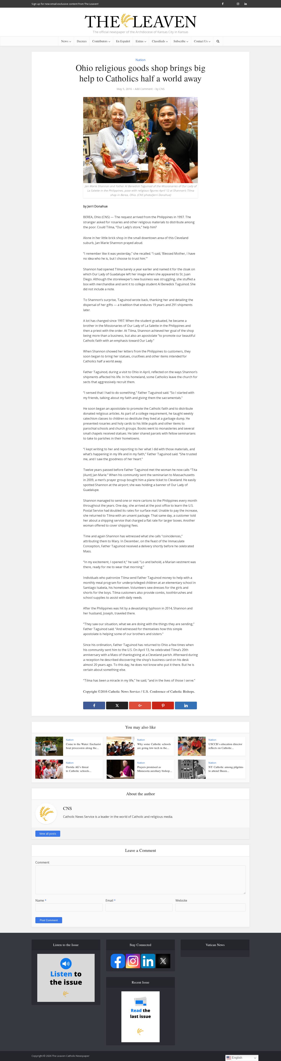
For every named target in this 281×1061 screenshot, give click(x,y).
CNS (162, 89)
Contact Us (201, 41)
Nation (140, 60)
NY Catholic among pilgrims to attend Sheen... (226, 769)
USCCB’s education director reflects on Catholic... (225, 746)
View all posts (47, 833)
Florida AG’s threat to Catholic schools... (78, 769)
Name (40, 900)
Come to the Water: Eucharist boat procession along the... (83, 746)
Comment (42, 862)
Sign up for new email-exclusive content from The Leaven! (65, 4)
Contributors (99, 41)
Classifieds (158, 41)
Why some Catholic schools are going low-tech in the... (154, 746)
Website (181, 900)
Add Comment (144, 89)
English (236, 1057)
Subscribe (179, 41)
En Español (123, 41)
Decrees (82, 41)
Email (111, 900)
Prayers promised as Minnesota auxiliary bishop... (154, 769)
